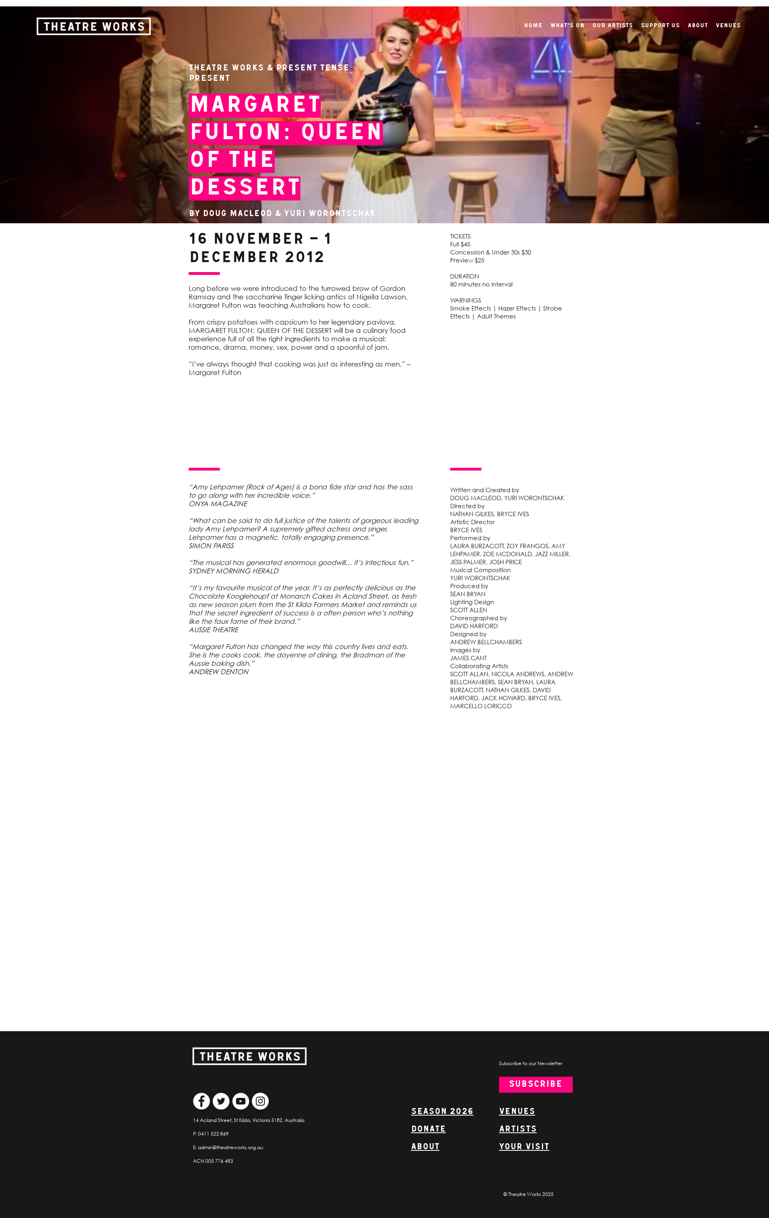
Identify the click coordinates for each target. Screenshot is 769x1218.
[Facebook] (201, 1101)
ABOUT (425, 1147)
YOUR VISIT (524, 1147)
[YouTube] (240, 1101)
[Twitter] (221, 1101)
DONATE (428, 1129)
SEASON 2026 (442, 1111)
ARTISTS (518, 1129)
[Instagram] (260, 1101)
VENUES (517, 1111)
